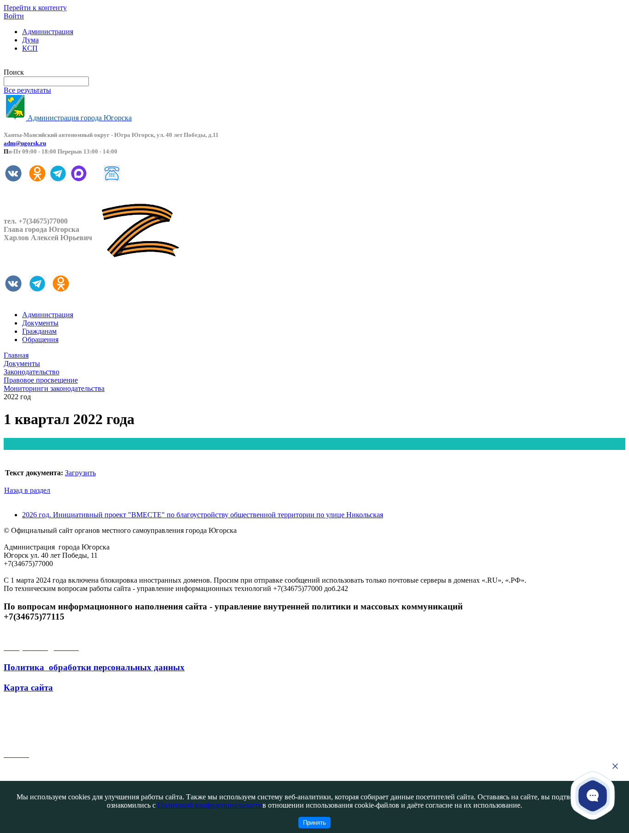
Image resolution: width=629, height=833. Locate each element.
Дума (30, 40)
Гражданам (39, 331)
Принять (314, 822)
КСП (30, 48)
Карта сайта (28, 687)
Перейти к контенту (35, 8)
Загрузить (80, 473)
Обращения (40, 339)
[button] (593, 796)
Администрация (47, 31)
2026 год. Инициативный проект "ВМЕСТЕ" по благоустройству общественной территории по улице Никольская (202, 515)
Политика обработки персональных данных (94, 667)
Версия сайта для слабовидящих (54, 64)
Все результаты (27, 90)
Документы (40, 323)
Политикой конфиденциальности (209, 805)
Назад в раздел (27, 490)
